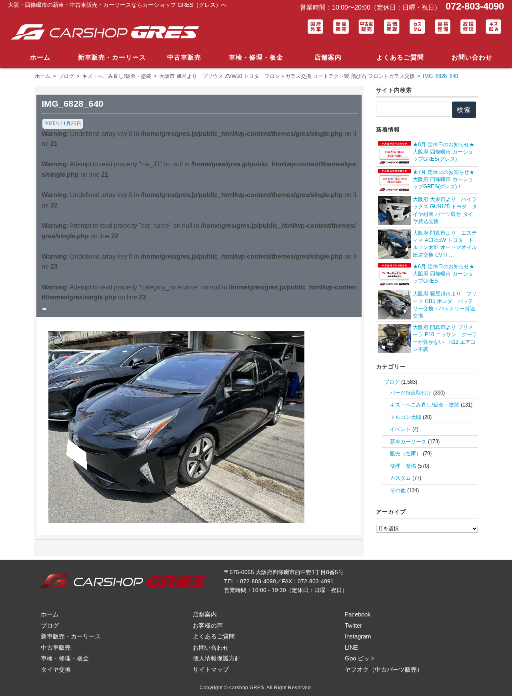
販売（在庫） (405, 454)
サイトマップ (211, 669)
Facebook (358, 614)
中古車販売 (184, 57)
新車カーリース (408, 442)
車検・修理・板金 (256, 57)
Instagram (358, 636)
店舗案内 (328, 57)
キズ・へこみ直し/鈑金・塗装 (424, 405)
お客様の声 (208, 625)
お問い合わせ (472, 57)
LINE (351, 647)
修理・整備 (403, 466)
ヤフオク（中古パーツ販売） (384, 669)
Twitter (353, 625)
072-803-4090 (473, 6)
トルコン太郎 (405, 417)
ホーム (40, 57)
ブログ (392, 382)
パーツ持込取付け (411, 393)
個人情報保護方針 (217, 658)
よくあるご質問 (400, 57)
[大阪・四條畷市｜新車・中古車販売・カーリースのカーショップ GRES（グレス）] (108, 32)
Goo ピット (360, 658)
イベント (400, 429)
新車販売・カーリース (112, 57)
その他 (398, 490)
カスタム (400, 478)
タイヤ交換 (56, 669)
